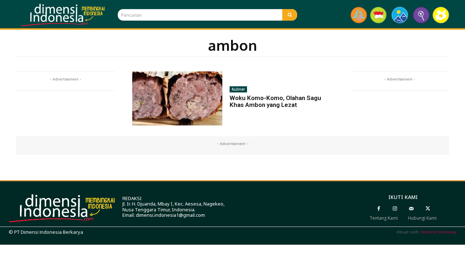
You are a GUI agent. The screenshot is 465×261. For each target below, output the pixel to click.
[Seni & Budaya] (359, 15)
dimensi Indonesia (438, 232)
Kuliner (238, 89)
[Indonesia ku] (378, 15)
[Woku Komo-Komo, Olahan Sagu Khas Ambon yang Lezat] (177, 98)
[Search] (289, 15)
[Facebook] (378, 208)
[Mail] (411, 208)
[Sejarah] (421, 15)
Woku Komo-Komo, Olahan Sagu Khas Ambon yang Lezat (275, 101)
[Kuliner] (441, 15)
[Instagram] (395, 208)
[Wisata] (400, 15)
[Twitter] (427, 208)
